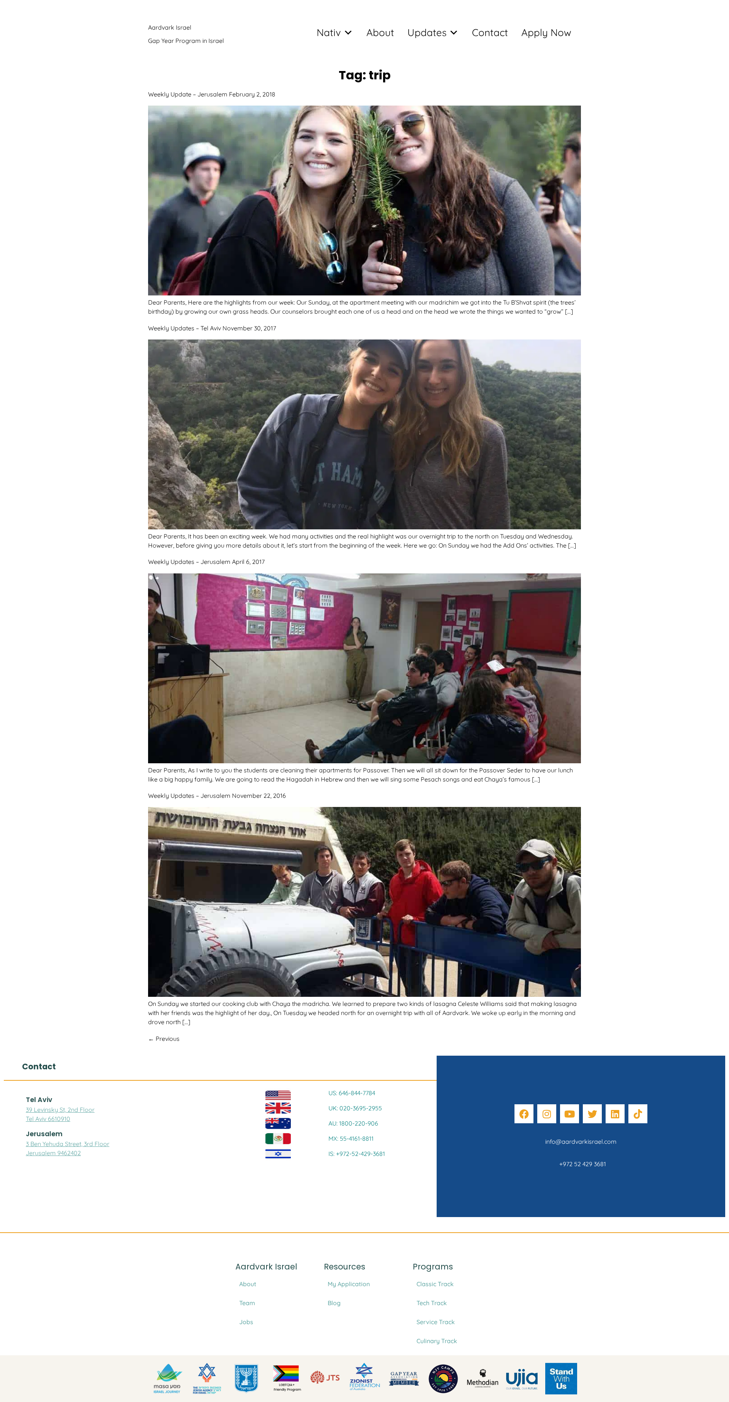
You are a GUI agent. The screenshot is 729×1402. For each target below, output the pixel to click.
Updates (427, 32)
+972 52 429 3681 (581, 1164)
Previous (164, 1038)
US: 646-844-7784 (351, 1093)
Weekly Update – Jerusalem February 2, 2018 (211, 94)
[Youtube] (569, 1113)
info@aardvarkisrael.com (581, 1141)
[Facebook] (523, 1113)
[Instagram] (546, 1113)
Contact (490, 32)
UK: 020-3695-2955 (355, 1108)
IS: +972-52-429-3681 (356, 1153)
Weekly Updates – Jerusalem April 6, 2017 (206, 561)
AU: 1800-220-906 (353, 1123)
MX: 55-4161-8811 (351, 1138)
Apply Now (546, 32)
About (380, 32)
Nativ (329, 32)
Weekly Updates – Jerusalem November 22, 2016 (217, 795)
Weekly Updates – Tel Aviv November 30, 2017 (212, 328)
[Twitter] (592, 1113)
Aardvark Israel (169, 27)
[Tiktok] (637, 1113)
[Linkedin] (615, 1113)
